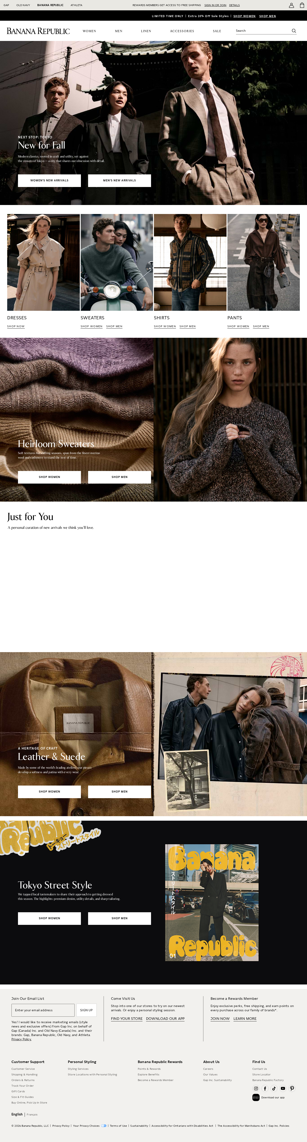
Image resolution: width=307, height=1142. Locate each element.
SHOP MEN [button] (114, 326)
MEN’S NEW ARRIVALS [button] (119, 180)
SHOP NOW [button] (16, 326)
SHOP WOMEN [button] (92, 326)
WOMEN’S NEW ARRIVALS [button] (49, 180)
